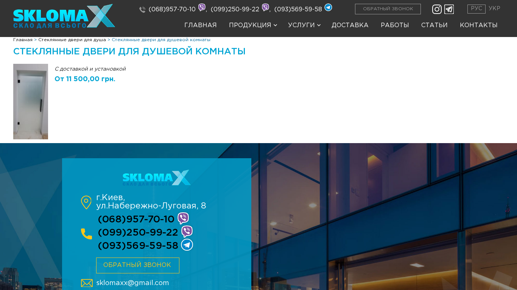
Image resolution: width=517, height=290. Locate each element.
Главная (200, 25)
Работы (395, 25)
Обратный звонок (388, 9)
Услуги (301, 25)
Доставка (350, 25)
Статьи (434, 25)
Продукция (250, 25)
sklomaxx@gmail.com (132, 283)
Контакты (479, 25)
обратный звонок (137, 265)
